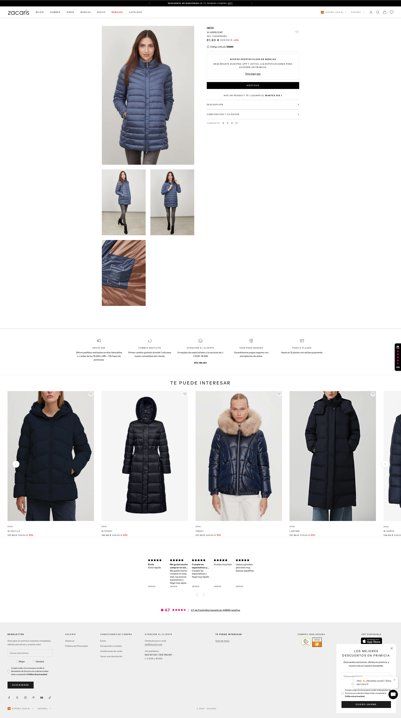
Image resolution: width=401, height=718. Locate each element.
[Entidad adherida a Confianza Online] (311, 642)
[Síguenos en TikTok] (49, 697)
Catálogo (135, 12)
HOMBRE (55, 12)
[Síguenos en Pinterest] (33, 697)
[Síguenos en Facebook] (9, 697)
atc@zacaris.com (153, 644)
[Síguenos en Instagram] (25, 697)
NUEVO (101, 12)
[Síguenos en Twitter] (17, 697)
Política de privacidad (355, 696)
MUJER (40, 12)
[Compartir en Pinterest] (232, 123)
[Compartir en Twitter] (227, 123)
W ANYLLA (14, 531)
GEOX (210, 27)
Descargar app (253, 73)
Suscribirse (20, 685)
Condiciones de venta (111, 651)
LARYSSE (294, 531)
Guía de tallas (222, 640)
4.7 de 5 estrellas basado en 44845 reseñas (215, 610)
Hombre (40, 661)
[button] (198, 595)
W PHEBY (107, 531)
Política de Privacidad (76, 646)
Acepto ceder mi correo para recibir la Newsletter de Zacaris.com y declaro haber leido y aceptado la (368, 693)
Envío (103, 640)
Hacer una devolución (111, 656)
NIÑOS (70, 12)
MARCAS (86, 12)
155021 (199, 531)
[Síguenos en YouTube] (41, 697)
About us (69, 640)
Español (356, 12)
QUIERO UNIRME (366, 704)
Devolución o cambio (111, 646)
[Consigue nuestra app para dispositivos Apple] (371, 641)
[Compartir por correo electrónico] (236, 123)
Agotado (253, 85)
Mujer (22, 661)
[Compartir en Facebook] (223, 123)
